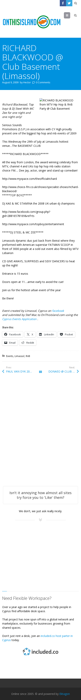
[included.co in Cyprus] (40, 656)
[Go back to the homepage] (31, 22)
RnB (28, 356)
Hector (27, 82)
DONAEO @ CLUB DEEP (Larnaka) (63, 371)
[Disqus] (40, 435)
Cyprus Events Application (19, 319)
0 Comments (43, 82)
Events (9, 356)
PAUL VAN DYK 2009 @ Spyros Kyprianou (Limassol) (23, 371)
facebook (58, 311)
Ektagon (64, 694)
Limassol (19, 356)
